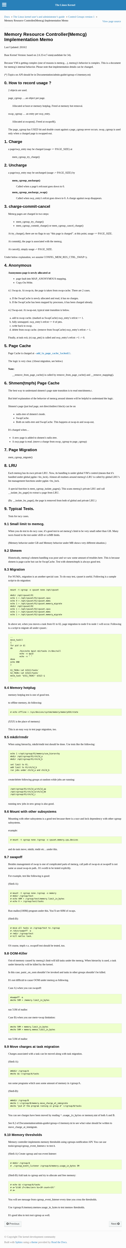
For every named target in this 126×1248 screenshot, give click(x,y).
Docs (7, 16)
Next (114, 1223)
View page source (111, 21)
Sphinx (19, 1242)
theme (34, 1242)
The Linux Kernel (65, 5)
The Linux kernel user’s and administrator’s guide (39, 16)
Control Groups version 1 (81, 16)
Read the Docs (59, 1242)
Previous (14, 1223)
